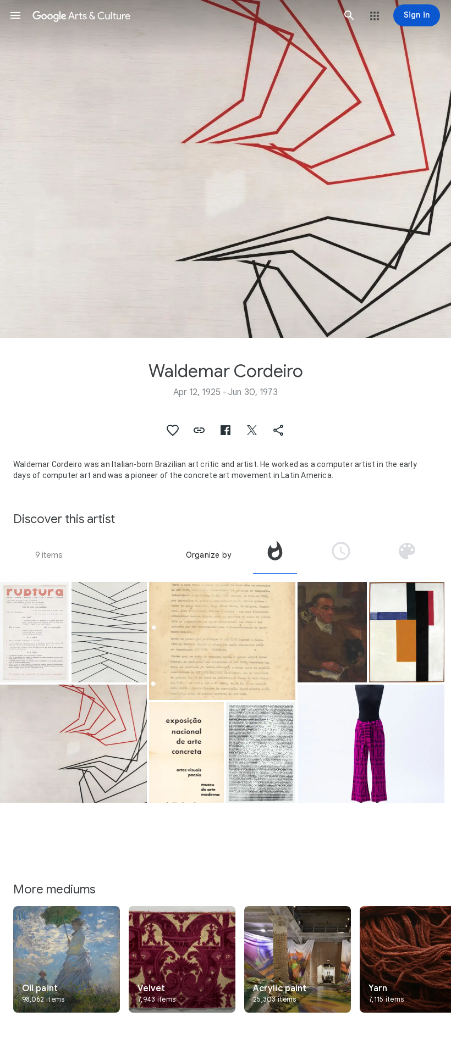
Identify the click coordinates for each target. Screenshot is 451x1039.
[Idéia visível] (109, 632)
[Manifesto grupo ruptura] (34, 632)
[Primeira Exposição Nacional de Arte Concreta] (186, 752)
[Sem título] (406, 632)
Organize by (208, 555)
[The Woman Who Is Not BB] (260, 752)
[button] (15, 15)
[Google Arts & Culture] (182, 15)
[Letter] (222, 641)
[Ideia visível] (73, 744)
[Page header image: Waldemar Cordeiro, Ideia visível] (225, 169)
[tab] (275, 555)
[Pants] (371, 744)
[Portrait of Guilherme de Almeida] (332, 632)
